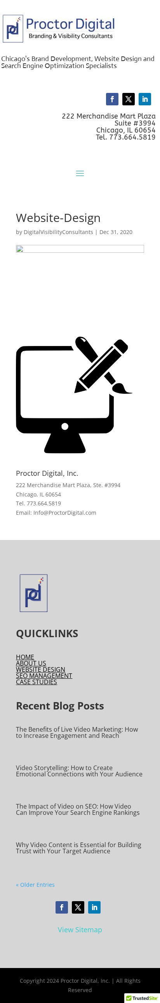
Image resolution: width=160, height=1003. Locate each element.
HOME (25, 657)
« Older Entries (35, 884)
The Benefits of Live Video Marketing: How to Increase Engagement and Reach (77, 732)
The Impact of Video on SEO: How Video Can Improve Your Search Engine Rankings (78, 809)
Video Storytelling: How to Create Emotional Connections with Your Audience (79, 771)
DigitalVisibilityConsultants (58, 232)
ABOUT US (31, 663)
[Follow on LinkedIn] (145, 99)
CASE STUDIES (36, 682)
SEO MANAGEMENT (44, 675)
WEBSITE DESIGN (40, 669)
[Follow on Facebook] (112, 99)
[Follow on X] (128, 99)
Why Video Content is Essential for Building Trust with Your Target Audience (78, 847)
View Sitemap (80, 929)
